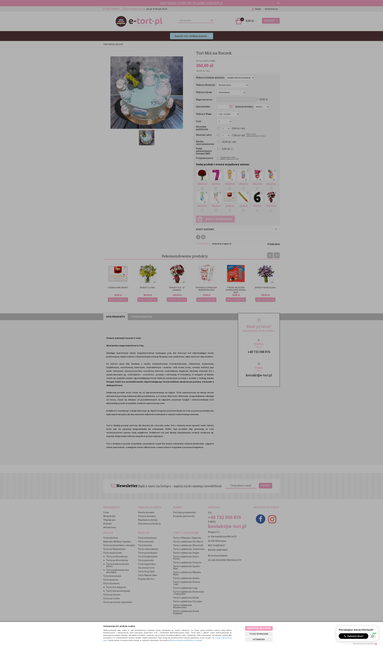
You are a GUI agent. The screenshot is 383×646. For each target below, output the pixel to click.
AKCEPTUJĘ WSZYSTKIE (259, 628)
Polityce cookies (195, 640)
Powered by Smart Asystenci (365, 644)
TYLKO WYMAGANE (258, 634)
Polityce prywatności (179, 640)
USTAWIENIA (259, 639)
